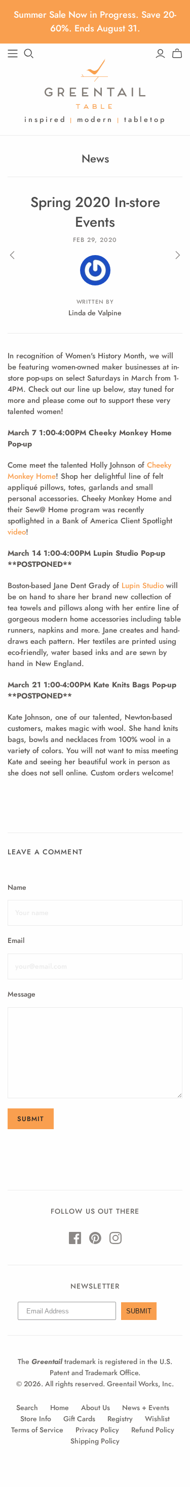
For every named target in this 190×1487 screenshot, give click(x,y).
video (17, 532)
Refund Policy (152, 1430)
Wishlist (157, 1419)
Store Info (35, 1419)
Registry (120, 1419)
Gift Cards (79, 1419)
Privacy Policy (97, 1430)
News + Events (145, 1407)
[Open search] (29, 54)
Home (59, 1407)
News (95, 158)
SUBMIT (138, 1311)
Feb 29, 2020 (95, 239)
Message (21, 994)
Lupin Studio (143, 585)
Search (27, 1407)
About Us (95, 1407)
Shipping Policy (95, 1441)
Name (17, 887)
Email (16, 940)
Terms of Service (37, 1430)
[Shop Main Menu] (13, 54)
